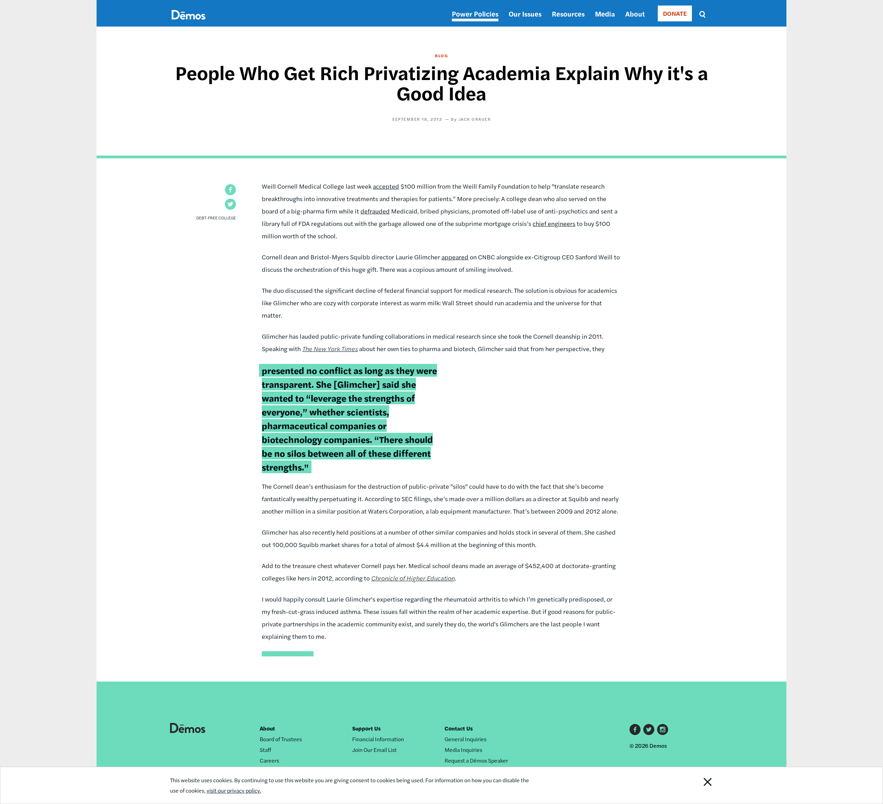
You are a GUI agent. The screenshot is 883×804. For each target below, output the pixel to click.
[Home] (188, 23)
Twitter (648, 729)
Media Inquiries (463, 750)
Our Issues (525, 14)
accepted (386, 186)
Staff (265, 750)
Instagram (662, 729)
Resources (568, 14)
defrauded (375, 211)
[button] (230, 189)
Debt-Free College (216, 218)
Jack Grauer (474, 119)
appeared (455, 256)
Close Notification (694, 785)
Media (605, 14)
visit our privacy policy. (234, 790)
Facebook (635, 729)
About (635, 14)
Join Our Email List (374, 750)
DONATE (675, 13)
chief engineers (554, 223)
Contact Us (459, 728)
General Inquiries (465, 739)
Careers (269, 760)
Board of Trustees (281, 739)
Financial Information (378, 739)
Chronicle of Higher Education (413, 578)
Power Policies (475, 14)
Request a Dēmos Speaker (476, 760)
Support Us (366, 728)
